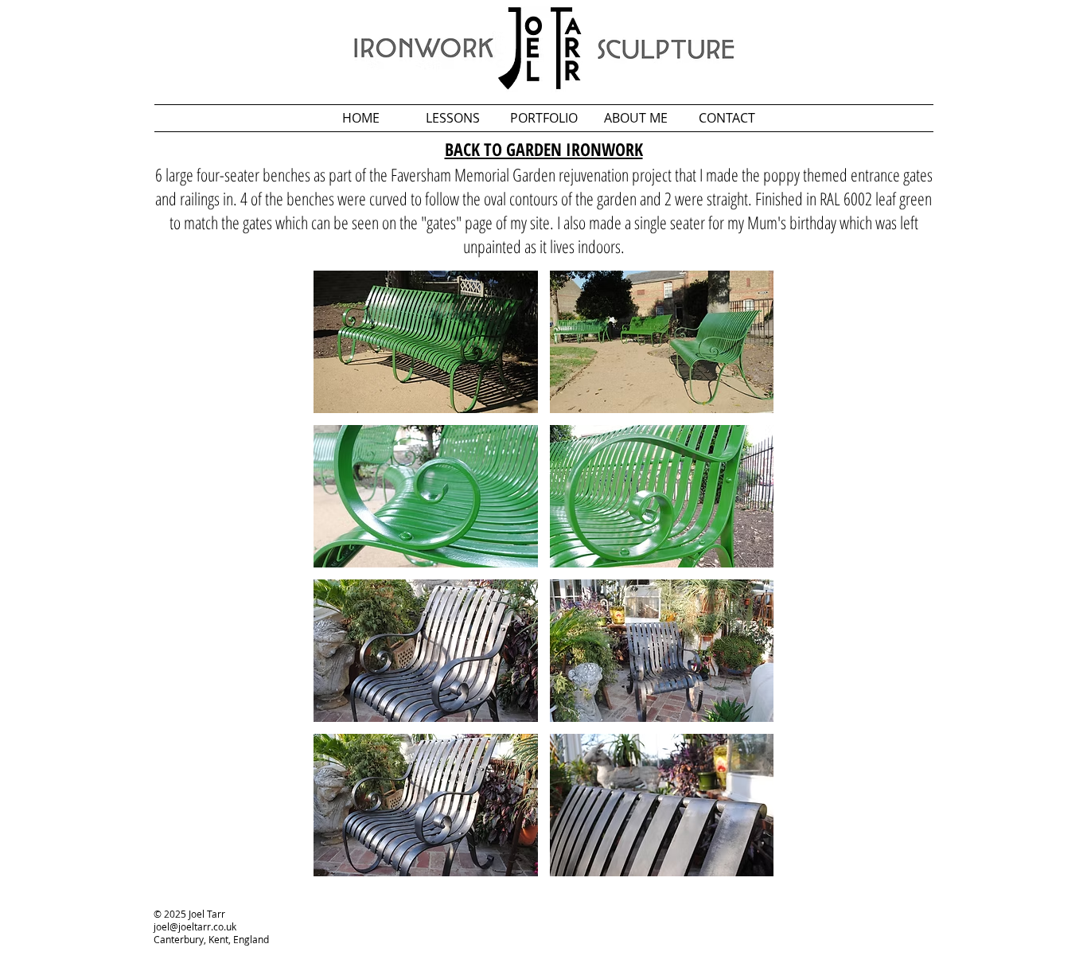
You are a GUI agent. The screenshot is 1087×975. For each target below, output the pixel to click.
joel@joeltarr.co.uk (195, 926)
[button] (426, 342)
